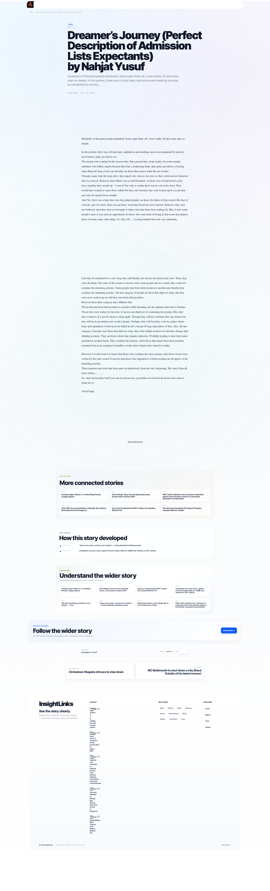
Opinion (162, 719)
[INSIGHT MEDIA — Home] (30, 4)
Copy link (184, 651)
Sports (162, 713)
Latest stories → (229, 630)
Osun (183, 719)
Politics (170, 708)
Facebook (169, 651)
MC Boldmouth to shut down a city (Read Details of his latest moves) (174, 672)
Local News (173, 719)
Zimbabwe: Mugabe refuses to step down (96, 671)
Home (31, 12)
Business (188, 708)
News (162, 708)
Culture (208, 727)
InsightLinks (56, 704)
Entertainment (173, 713)
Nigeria (208, 715)
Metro (179, 708)
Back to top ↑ (226, 845)
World (184, 713)
